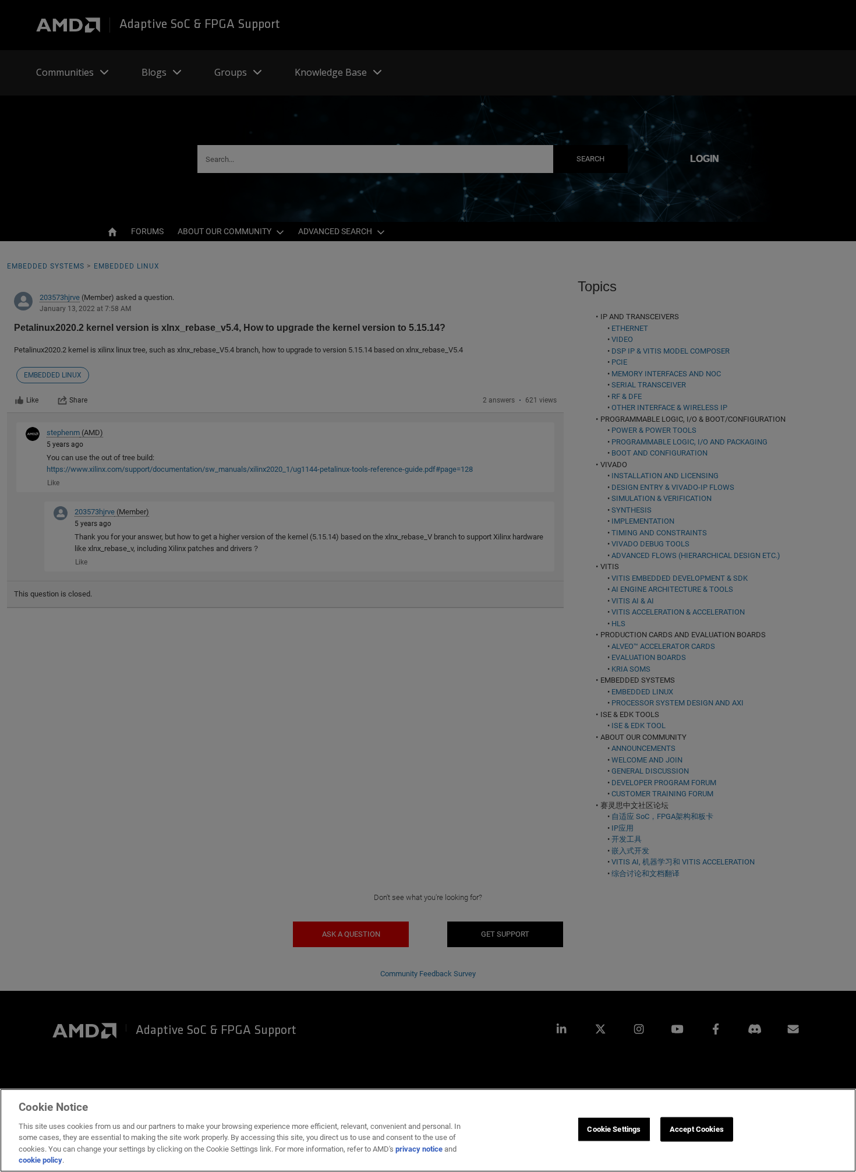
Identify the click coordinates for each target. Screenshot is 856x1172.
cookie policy (40, 1160)
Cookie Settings (614, 1129)
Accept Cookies (697, 1129)
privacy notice (419, 1149)
